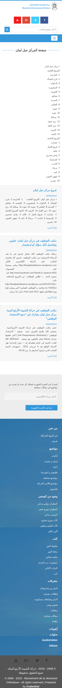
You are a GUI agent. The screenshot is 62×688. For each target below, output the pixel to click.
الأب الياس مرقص (48, 525)
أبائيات (54, 456)
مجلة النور (52, 551)
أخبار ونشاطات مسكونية (46, 599)
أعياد (55, 467)
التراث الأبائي (51, 568)
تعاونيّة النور (51, 546)
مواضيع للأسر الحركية (47, 483)
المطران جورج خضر (48, 509)
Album (53, 645)
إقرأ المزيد (52, 227)
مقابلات (53, 610)
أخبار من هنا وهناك (48, 588)
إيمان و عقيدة (51, 461)
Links (54, 621)
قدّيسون (53, 489)
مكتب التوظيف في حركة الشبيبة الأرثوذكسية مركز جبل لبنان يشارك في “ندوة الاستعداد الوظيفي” (32, 314)
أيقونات (53, 628)
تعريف (54, 441)
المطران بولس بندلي (47, 503)
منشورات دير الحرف (47, 562)
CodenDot (32, 686)
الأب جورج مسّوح (49, 520)
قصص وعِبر (52, 605)
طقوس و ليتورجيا (49, 472)
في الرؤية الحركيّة (49, 435)
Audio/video (49, 640)
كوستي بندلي (51, 514)
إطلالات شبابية (50, 594)
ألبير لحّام (52, 531)
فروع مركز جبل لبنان (45, 190)
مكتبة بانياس (51, 557)
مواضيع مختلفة (50, 478)
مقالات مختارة (50, 616)
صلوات (53, 634)
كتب (55, 573)
